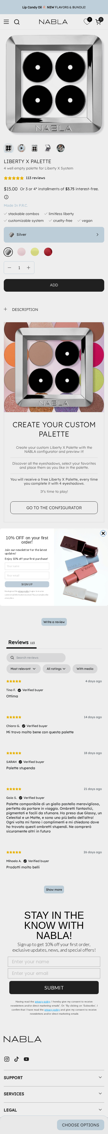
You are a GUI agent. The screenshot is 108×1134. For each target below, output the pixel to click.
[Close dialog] (103, 533)
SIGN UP (27, 584)
